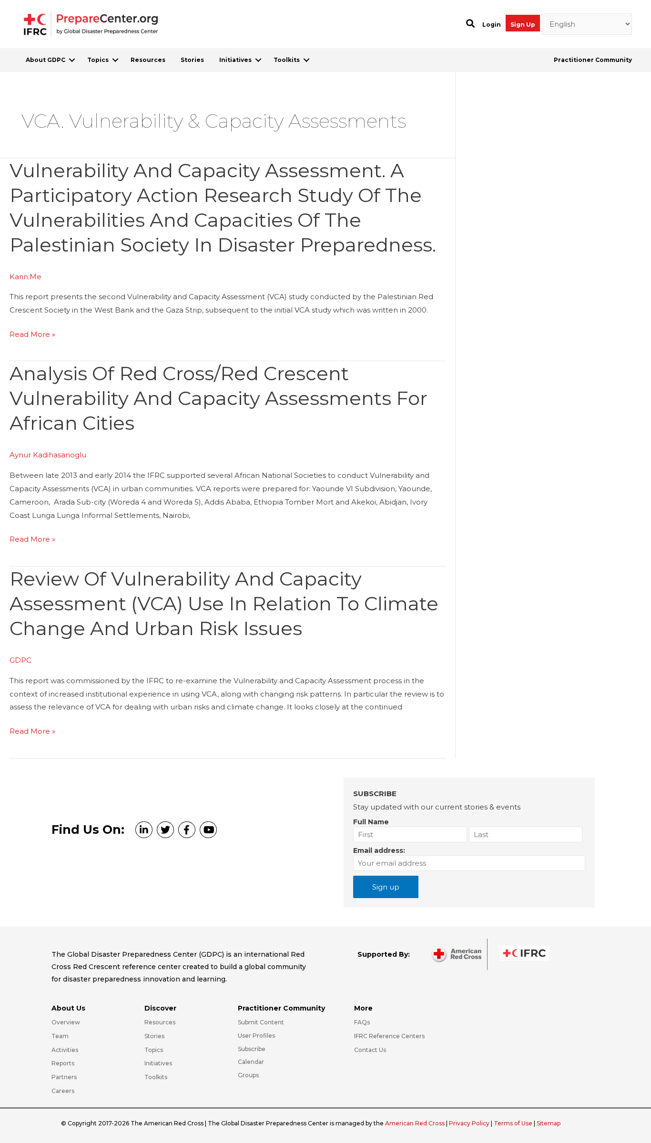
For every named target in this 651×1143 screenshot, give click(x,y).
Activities (64, 1049)
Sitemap (548, 1123)
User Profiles (256, 1035)
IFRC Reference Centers (389, 1036)
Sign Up (522, 24)
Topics (98, 59)
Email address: (379, 850)
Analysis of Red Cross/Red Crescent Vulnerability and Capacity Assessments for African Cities (218, 398)
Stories (192, 59)
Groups (248, 1075)
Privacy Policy (470, 1123)
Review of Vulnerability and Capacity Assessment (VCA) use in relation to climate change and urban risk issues (224, 603)
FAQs (362, 1022)
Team (60, 1036)
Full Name (371, 822)
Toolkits (287, 59)
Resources (148, 59)
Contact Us (370, 1049)
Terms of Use (513, 1123)
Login (491, 24)
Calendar (251, 1061)
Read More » (32, 335)
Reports (62, 1063)
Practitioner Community (593, 59)
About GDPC (45, 59)
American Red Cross (415, 1123)
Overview (65, 1022)
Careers (62, 1090)
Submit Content (261, 1022)
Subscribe (251, 1048)
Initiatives (235, 59)
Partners (64, 1077)
